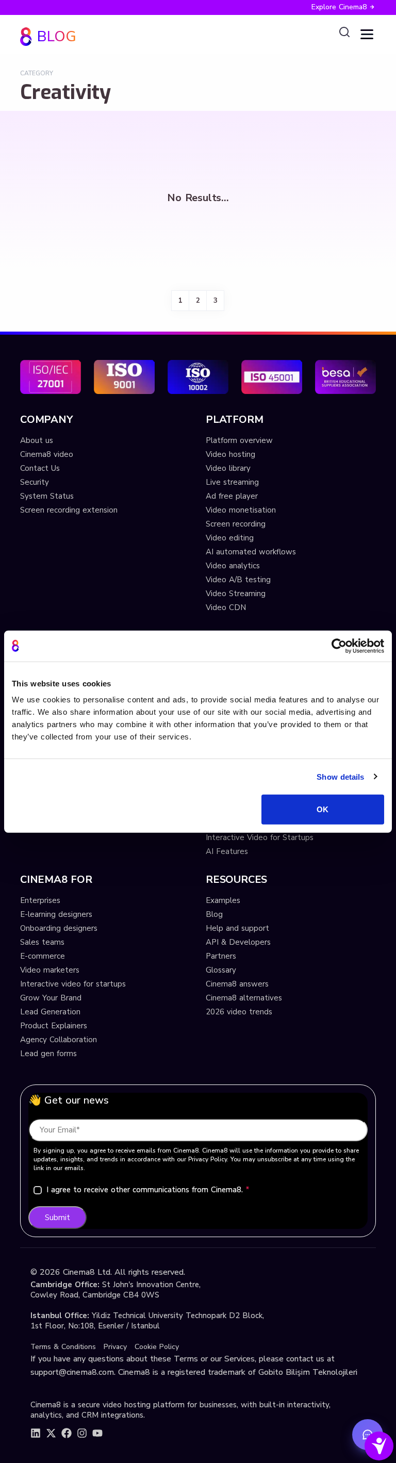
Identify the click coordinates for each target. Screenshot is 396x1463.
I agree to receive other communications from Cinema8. (148, 1190)
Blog (214, 914)
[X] (51, 1433)
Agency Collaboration (58, 1039)
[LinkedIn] (35, 1433)
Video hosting (230, 454)
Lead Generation (50, 1012)
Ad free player (232, 496)
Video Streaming (236, 593)
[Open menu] (366, 34)
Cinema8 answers (237, 984)
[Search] (344, 32)
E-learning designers (56, 914)
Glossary (221, 970)
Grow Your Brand (50, 998)
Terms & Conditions (63, 1347)
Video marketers (49, 970)
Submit (57, 1217)
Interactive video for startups (73, 984)
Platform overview (239, 440)
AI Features (227, 851)
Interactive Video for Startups (260, 837)
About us (36, 440)
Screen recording (236, 524)
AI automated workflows (251, 552)
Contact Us (40, 468)
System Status (47, 496)
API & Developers (238, 942)
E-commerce (42, 956)
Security (34, 482)
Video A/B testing (238, 579)
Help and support (237, 928)
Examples (223, 900)
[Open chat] (367, 1434)
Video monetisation (241, 510)
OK (322, 809)
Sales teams (42, 942)
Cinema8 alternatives (244, 998)
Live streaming (232, 482)
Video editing (230, 538)
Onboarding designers (58, 928)
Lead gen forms (48, 1053)
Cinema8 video (46, 454)
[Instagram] (82, 1433)
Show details (340, 776)
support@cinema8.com (72, 1372)
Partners (221, 956)
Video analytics (233, 566)
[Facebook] (66, 1433)
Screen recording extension (69, 510)
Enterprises (40, 900)
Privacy (115, 1347)
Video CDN (226, 607)
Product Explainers (53, 1026)
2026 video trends (239, 1012)
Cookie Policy (157, 1347)
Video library (228, 468)
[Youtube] (97, 1433)
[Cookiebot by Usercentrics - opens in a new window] (339, 645)
